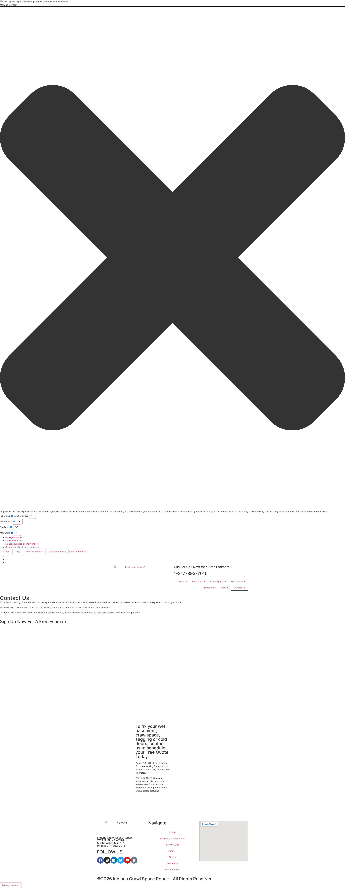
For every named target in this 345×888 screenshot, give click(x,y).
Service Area (209, 587)
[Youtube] (127, 860)
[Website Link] (134, 573)
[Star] (134, 860)
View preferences (34, 551)
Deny (17, 551)
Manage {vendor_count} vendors (22, 543)
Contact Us (239, 587)
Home (172, 832)
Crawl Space (216, 581)
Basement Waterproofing (172, 838)
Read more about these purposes (22, 547)
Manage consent (10, 885)
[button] (172, 258)
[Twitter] (120, 860)
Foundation (237, 581)
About (181, 581)
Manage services (14, 540)
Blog (223, 587)
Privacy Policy (172, 869)
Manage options (13, 537)
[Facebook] (100, 860)
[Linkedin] (114, 860)
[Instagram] (107, 860)
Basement (197, 581)
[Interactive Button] (32, 516)
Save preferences (57, 551)
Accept (6, 551)
